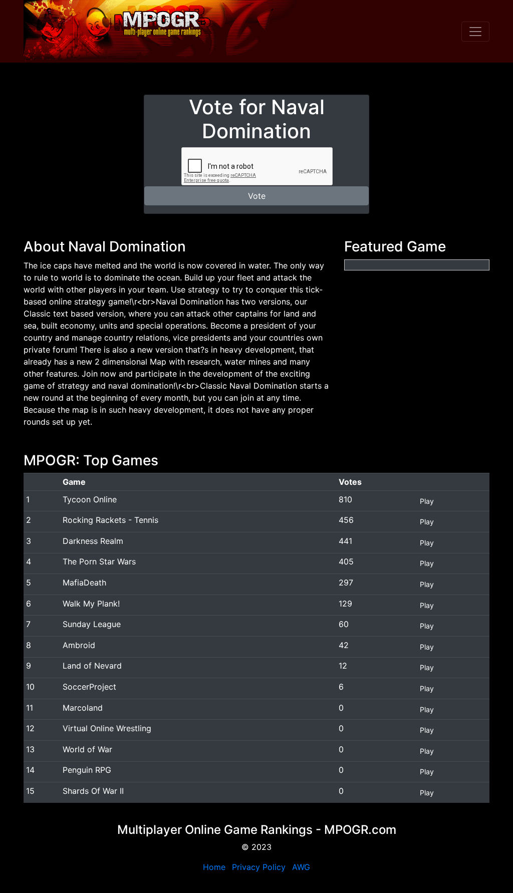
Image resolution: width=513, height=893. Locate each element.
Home (214, 867)
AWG (301, 867)
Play (427, 501)
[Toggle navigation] (475, 32)
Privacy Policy (259, 867)
